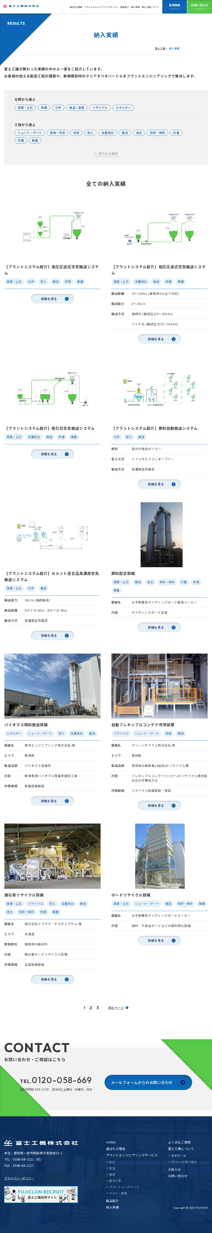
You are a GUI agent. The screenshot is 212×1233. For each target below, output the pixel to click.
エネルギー (123, 107)
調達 (112, 1174)
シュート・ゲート (30, 133)
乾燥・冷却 (57, 133)
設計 (112, 1162)
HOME (111, 1142)
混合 (139, 133)
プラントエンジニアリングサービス (101, 7)
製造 (112, 1168)
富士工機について (150, 7)
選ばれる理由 (76, 7)
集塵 (35, 140)
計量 (176, 133)
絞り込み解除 (108, 154)
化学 (58, 107)
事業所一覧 (178, 1155)
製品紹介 (124, 7)
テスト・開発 (118, 1193)
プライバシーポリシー (19, 1178)
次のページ (116, 1007)
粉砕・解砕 (157, 133)
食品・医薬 (76, 107)
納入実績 (135, 7)
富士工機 (160, 48)
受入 (90, 133)
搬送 (125, 133)
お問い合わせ (178, 1176)
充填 (76, 133)
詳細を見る (49, 298)
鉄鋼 (44, 107)
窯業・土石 (25, 107)
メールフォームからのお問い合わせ (142, 1082)
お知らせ (174, 1169)
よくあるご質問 (179, 1142)
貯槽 (21, 140)
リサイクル (100, 107)
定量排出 (108, 133)
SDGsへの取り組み (184, 1162)
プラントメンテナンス (124, 1187)
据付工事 (115, 1181)
